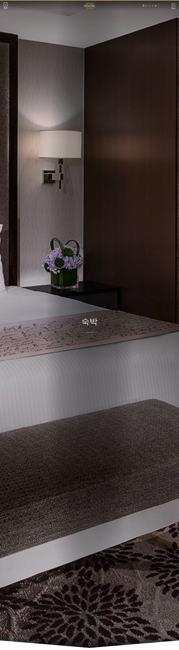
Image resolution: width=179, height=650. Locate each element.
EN (146, 5)
